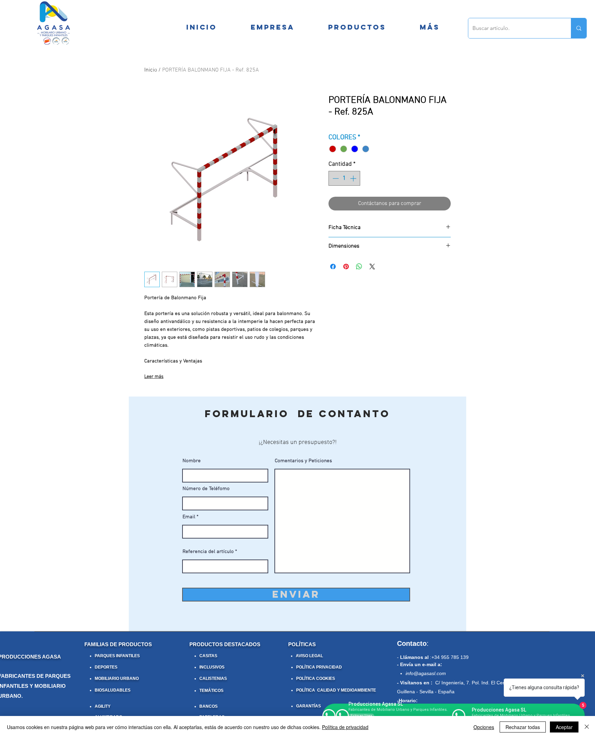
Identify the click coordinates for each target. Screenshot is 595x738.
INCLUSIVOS (212, 667)
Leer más (154, 377)
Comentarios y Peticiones (303, 461)
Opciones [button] (483, 727)
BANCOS (208, 706)
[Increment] (353, 178)
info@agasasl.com (426, 673)
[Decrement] (335, 178)
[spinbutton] (344, 178)
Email (188, 517)
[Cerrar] (587, 726)
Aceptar (564, 727)
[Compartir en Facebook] (333, 266)
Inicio (150, 70)
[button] (429, 27)
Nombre (191, 461)
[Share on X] (372, 266)
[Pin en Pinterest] (346, 266)
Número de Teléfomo (206, 488)
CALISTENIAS (213, 678)
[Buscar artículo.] (578, 28)
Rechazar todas (522, 727)
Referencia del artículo (208, 551)
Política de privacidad (345, 727)
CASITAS (208, 655)
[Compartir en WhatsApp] (359, 266)
